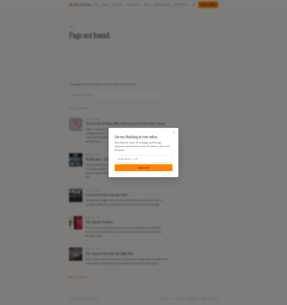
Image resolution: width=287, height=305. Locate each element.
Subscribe (143, 167)
